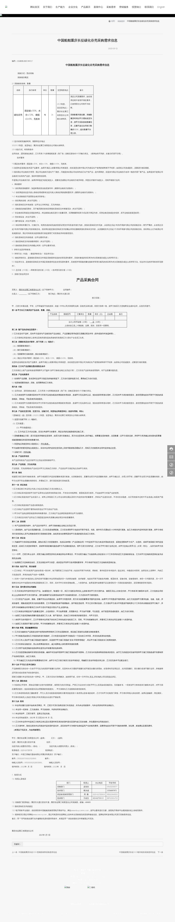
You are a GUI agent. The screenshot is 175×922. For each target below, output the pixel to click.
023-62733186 (98, 876)
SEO (162, 914)
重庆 (158, 914)
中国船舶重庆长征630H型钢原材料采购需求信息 (38, 852)
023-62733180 (83, 876)
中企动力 (152, 914)
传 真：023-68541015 (87, 879)
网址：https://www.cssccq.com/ (87, 883)
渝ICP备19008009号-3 (70, 914)
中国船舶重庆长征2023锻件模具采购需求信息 (137, 852)
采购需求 (121, 21)
